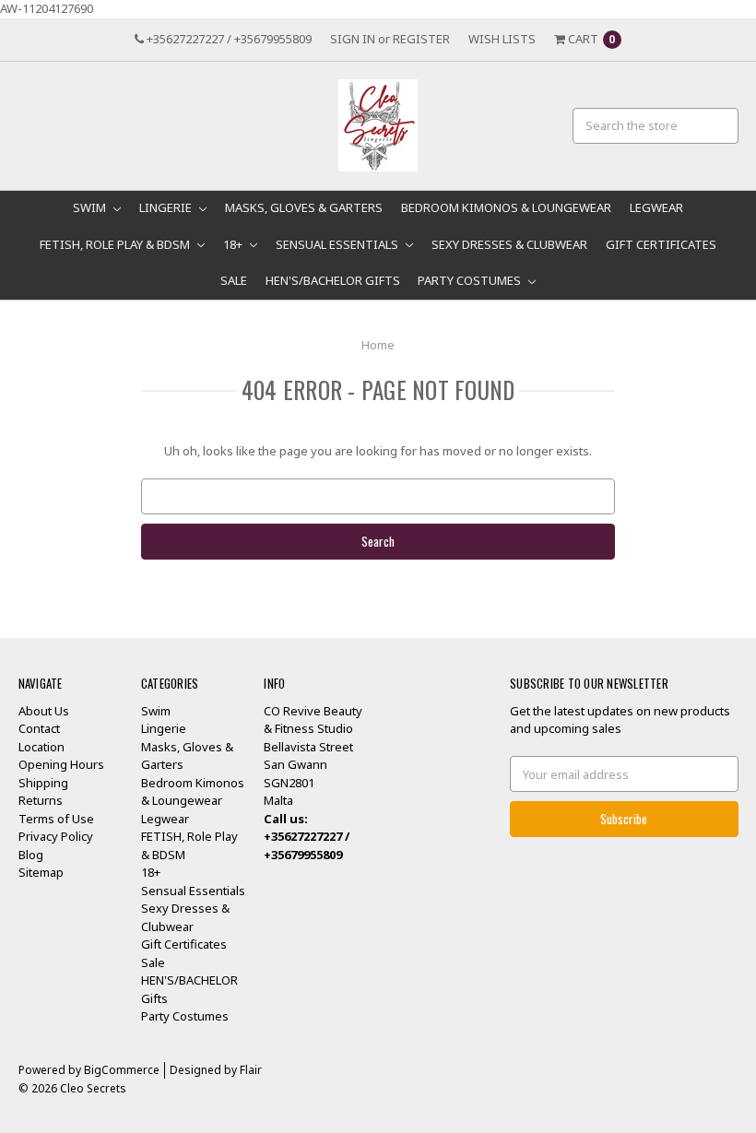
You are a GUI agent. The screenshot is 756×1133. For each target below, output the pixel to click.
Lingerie (167, 207)
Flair (251, 1070)
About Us (43, 710)
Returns (40, 800)
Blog (30, 854)
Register (421, 38)
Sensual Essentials (338, 244)
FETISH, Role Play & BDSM (116, 244)
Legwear (656, 207)
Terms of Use (56, 818)
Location (41, 746)
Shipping (43, 782)
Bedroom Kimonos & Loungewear (506, 207)
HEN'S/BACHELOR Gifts (333, 280)
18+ (234, 244)
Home (378, 344)
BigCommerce (121, 1070)
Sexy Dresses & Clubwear (509, 244)
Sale (233, 280)
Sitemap (41, 872)
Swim (91, 207)
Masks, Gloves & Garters (304, 207)
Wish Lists (502, 38)
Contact (39, 728)
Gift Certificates (661, 244)
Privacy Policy (55, 836)
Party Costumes (471, 280)
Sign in (352, 38)
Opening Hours (61, 764)
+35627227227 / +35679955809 (228, 38)
